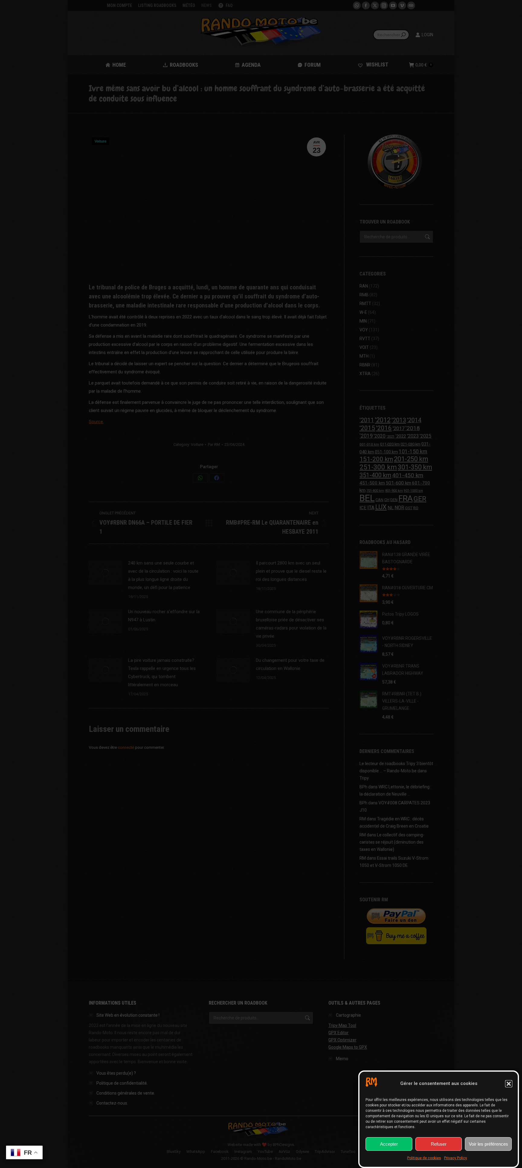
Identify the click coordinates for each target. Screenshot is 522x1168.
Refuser (438, 1144)
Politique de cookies (424, 1158)
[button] (509, 1084)
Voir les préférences (488, 1144)
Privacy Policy (455, 1158)
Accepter (389, 1144)
